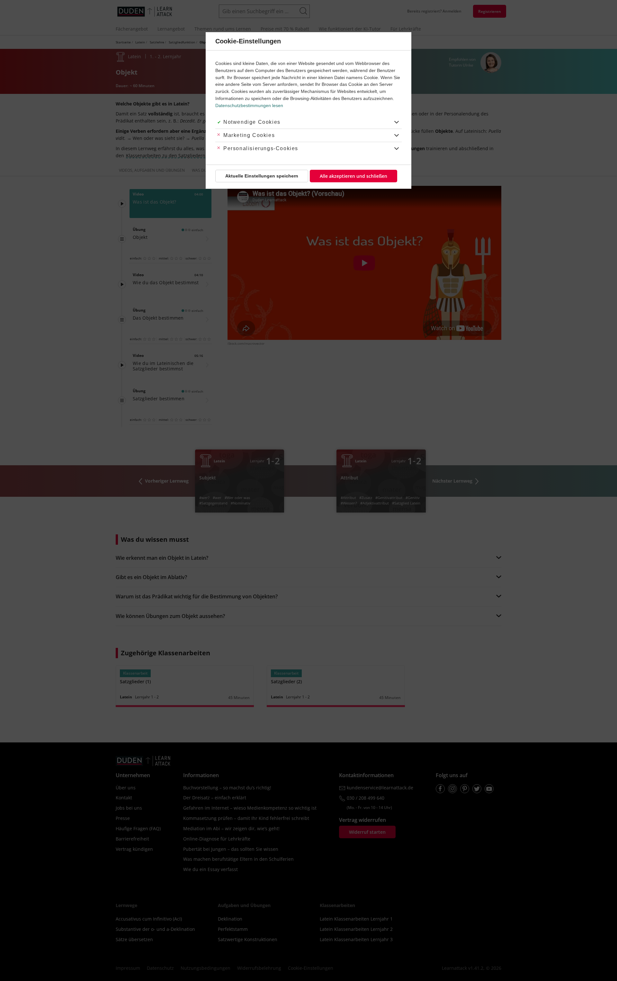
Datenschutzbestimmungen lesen (249, 105)
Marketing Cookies (249, 135)
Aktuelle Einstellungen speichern (261, 175)
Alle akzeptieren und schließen (353, 176)
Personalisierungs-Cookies (260, 148)
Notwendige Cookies (252, 122)
